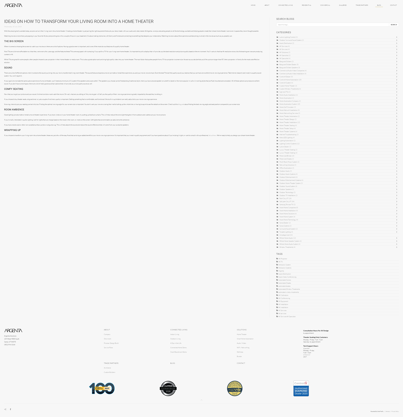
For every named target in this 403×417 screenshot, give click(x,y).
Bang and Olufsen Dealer (287, 64)
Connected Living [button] (285, 5)
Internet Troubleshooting (287, 135)
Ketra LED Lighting (285, 138)
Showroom (107, 339)
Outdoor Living (175, 339)
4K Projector (282, 259)
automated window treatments (288, 292)
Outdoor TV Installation (287, 195)
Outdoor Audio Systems (287, 174)
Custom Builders (109, 372)
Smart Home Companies (287, 208)
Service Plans (108, 348)
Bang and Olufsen (285, 61)
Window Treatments (286, 247)
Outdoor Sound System (287, 186)
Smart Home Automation (245, 339)
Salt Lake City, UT (285, 201)
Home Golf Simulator (286, 107)
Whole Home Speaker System (289, 241)
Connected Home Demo (178, 348)
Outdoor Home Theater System (289, 183)
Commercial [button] (325, 5)
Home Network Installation (288, 110)
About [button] (266, 5)
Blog (379, 5)
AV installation (283, 307)
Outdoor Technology (286, 192)
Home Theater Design (286, 119)
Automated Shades (284, 283)
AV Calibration (283, 295)
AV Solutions (283, 52)
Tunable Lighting (285, 232)
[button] (201, 400)
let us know (212, 135)
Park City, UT (283, 198)
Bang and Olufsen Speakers (288, 68)
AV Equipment (283, 301)
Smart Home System (286, 217)
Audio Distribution (285, 43)
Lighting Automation (286, 141)
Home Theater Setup (286, 128)
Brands (239, 356)
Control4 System (285, 83)
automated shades (284, 286)
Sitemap (387, 411)
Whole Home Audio (286, 238)
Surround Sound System (287, 229)
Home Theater (242, 334)
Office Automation (285, 168)
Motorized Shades (285, 159)
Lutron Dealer (284, 147)
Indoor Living (174, 334)
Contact (393, 5)
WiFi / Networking (243, 348)
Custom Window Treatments (289, 89)
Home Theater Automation (288, 116)
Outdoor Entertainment (287, 177)
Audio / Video (241, 343)
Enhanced (306, 355)
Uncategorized (284, 235)
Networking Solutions (286, 165)
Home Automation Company (288, 101)
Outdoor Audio (284, 171)
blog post (181, 104)
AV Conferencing (284, 298)
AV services (282, 313)
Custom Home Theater (287, 86)
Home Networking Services (288, 113)
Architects (107, 368)
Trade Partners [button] (362, 5)
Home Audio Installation (287, 95)
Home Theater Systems (287, 131)
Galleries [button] (343, 5)
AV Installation (283, 304)
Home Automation (285, 98)
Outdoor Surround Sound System (290, 40)
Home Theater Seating (287, 125)
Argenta (281, 271)
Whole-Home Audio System (288, 244)
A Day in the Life (175, 343)
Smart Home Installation (287, 211)
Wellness (240, 352)
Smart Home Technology (287, 220)
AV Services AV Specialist (286, 316)
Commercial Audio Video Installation (291, 74)
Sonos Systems (284, 226)
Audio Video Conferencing (287, 277)
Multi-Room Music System (288, 162)
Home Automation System (288, 104)
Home (253, 5)
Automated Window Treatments (289, 289)
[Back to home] (13, 5)
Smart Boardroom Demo (178, 352)
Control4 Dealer (285, 77)
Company (107, 334)
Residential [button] (306, 5)
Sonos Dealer (283, 223)
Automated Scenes (284, 280)
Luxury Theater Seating (287, 150)
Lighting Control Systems (287, 144)
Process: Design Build (111, 343)
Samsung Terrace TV (286, 205)
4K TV (280, 262)
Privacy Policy (395, 411)
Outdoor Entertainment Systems (290, 180)
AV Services (283, 46)
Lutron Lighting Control (287, 37)
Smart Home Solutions (286, 214)
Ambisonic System (284, 265)
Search (394, 25)
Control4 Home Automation (289, 80)
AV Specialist (283, 55)
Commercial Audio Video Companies (291, 71)
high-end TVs (283, 92)
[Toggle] (397, 37)
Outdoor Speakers (285, 189)
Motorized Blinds (285, 156)
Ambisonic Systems (284, 268)
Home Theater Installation (288, 122)
